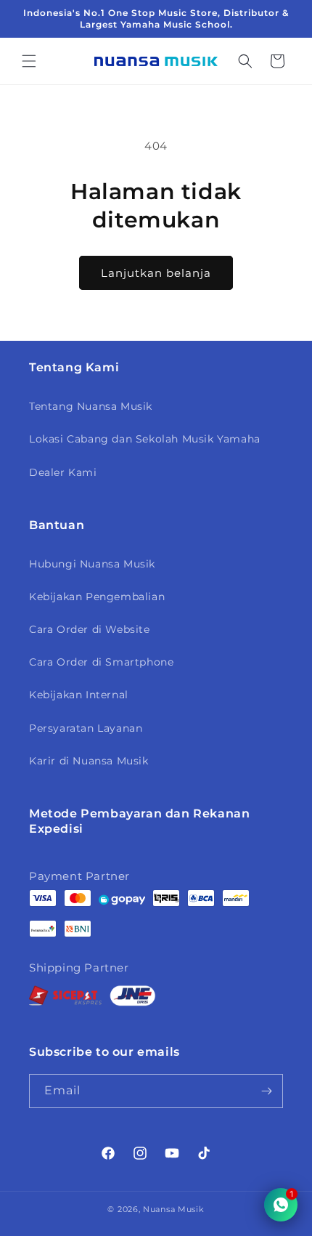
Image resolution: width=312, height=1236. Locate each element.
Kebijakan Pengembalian (97, 596)
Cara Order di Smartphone (101, 662)
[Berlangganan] (266, 1091)
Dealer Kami (63, 472)
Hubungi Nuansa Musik (92, 563)
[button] (29, 61)
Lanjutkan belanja (156, 273)
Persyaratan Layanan (85, 728)
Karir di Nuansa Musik (89, 760)
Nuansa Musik (173, 1209)
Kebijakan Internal (78, 694)
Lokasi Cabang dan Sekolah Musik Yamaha (144, 438)
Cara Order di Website (89, 629)
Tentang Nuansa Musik (90, 406)
